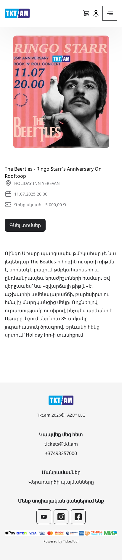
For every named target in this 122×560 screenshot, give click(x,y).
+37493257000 (61, 453)
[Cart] (85, 13)
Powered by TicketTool (61, 541)
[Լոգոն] (17, 13)
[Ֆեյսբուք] (78, 516)
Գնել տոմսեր (25, 225)
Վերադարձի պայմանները (61, 481)
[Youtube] (43, 516)
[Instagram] (61, 516)
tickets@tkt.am (61, 443)
